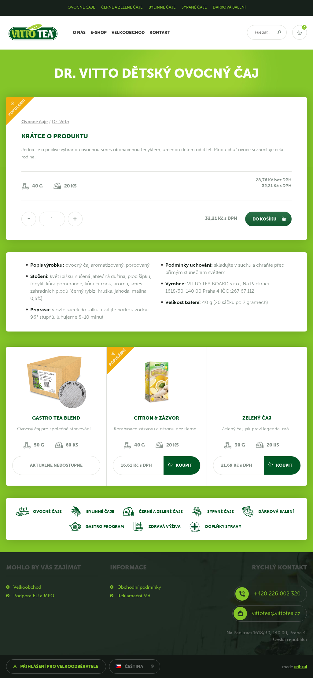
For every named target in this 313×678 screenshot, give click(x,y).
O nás (79, 32)
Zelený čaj (256, 418)
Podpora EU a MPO (33, 595)
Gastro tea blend (56, 418)
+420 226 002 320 (277, 593)
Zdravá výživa (165, 526)
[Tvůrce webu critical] (300, 666)
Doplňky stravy (223, 526)
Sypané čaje (220, 511)
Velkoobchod (128, 32)
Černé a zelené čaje (161, 511)
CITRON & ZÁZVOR (156, 418)
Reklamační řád (133, 595)
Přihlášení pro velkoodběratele (59, 666)
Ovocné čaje (47, 511)
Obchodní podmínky (139, 587)
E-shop (98, 32)
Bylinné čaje (100, 511)
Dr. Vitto (60, 121)
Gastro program (105, 526)
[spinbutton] (52, 219)
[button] (75, 219)
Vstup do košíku (299, 32)
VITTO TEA (18, 18)
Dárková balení (276, 511)
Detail (56, 385)
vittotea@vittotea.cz (276, 613)
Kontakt (159, 32)
